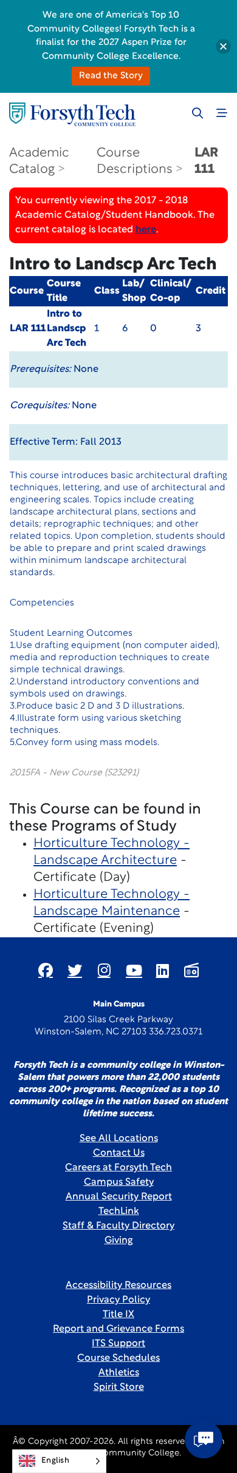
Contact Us (119, 1153)
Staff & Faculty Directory (118, 1226)
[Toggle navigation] (222, 113)
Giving (119, 1240)
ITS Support (118, 1344)
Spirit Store (119, 1387)
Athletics (118, 1373)
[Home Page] (72, 114)
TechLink (118, 1211)
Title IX (118, 1315)
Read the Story (111, 76)
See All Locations (119, 1139)
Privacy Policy (118, 1300)
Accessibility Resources (118, 1285)
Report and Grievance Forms (118, 1329)
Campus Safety (119, 1182)
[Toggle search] (197, 113)
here (146, 230)
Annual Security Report (119, 1197)
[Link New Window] (45, 970)
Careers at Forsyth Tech (118, 1168)
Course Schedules (118, 1358)
